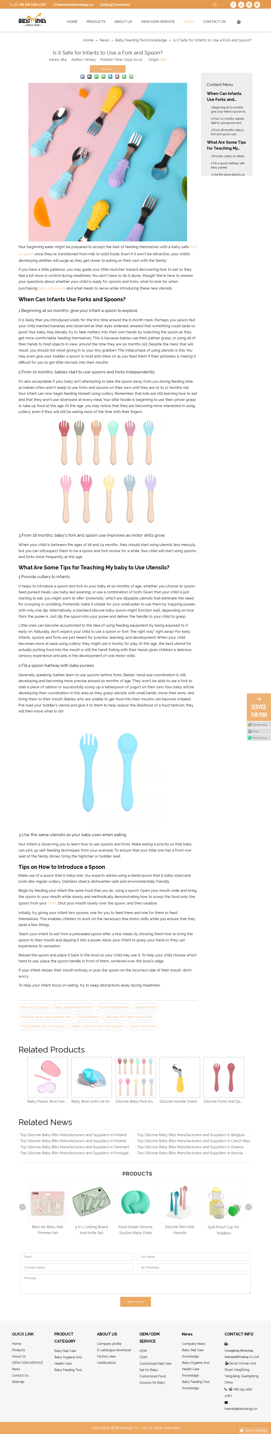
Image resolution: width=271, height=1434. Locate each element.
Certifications (106, 1363)
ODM (143, 1357)
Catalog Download (115, 5)
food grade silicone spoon (43, 1026)
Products (18, 1350)
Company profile (109, 1344)
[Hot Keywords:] (215, 5)
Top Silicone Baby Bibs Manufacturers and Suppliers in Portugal (74, 1153)
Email (255, 731)
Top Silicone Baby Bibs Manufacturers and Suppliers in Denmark (75, 1147)
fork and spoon (34, 1007)
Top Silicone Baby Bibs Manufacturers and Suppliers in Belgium (191, 1135)
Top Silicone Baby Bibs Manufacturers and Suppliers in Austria (190, 1153)
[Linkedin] (249, 5)
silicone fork (145, 1007)
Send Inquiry (136, 1301)
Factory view (106, 1356)
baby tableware (51, 288)
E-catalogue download (114, 1350)
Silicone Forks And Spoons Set (224, 1101)
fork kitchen (88, 1017)
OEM (143, 1351)
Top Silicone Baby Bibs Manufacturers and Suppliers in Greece (190, 1147)
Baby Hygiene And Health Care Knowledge (195, 1369)
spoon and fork (143, 1026)
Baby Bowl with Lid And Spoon (91, 1101)
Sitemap (18, 1382)
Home (16, 1344)
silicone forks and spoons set (46, 1017)
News (16, 1369)
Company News (194, 1344)
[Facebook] (233, 5)
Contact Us (20, 1375)
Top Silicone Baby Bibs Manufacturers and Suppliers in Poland (73, 1141)
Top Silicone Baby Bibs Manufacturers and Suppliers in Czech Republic (194, 1141)
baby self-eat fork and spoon (98, 1026)
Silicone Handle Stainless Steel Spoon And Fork (180, 1101)
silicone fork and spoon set (129, 1017)
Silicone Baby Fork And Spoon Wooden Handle (135, 1101)
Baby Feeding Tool (68, 1370)
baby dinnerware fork (72, 1007)
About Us (19, 1356)
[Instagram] (257, 5)
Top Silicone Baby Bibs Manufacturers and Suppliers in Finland (73, 1135)
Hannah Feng (259, 724)
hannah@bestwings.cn (74, 5)
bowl (51, 903)
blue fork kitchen (113, 1007)
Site (163, 59)
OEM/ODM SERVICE (27, 1363)
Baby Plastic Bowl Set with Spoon (47, 1101)
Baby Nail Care (65, 1351)
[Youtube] (241, 5)
